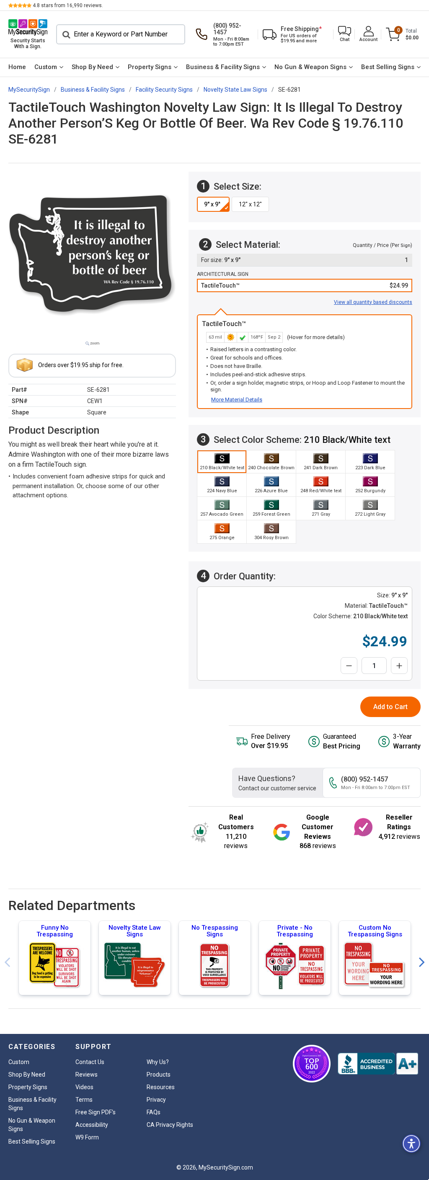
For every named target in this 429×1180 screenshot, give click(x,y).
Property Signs (149, 67)
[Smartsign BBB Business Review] (378, 1064)
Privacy (156, 1099)
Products (159, 1074)
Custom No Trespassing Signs (375, 931)
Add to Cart (390, 707)
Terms (84, 1099)
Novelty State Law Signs (135, 931)
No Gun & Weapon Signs (310, 67)
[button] (344, 34)
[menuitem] (17, 67)
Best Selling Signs (387, 67)
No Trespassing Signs (214, 931)
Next (422, 962)
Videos (84, 1087)
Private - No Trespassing (295, 931)
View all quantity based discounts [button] (373, 302)
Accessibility (91, 1124)
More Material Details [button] (236, 399)
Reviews (86, 1074)
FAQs (153, 1112)
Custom (45, 67)
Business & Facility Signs (223, 67)
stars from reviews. (68, 5)
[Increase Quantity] (399, 665)
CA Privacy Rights (170, 1124)
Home (17, 67)
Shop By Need (92, 67)
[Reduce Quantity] (349, 665)
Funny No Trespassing (54, 931)
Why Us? (158, 1062)
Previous (7, 962)
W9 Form (87, 1137)
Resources (161, 1087)
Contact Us (89, 1062)
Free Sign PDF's (95, 1112)
